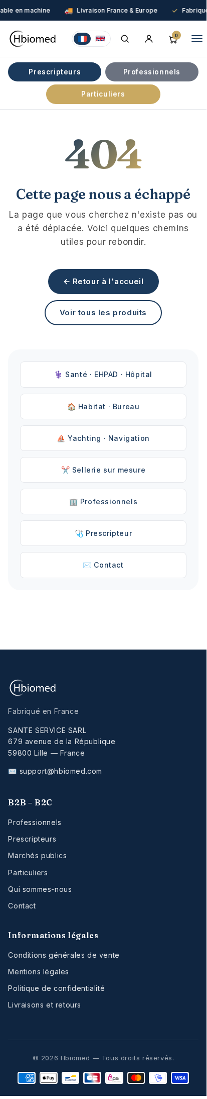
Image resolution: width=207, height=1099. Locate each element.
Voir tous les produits (103, 312)
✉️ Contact (103, 565)
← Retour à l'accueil (103, 281)
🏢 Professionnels (103, 501)
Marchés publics (37, 855)
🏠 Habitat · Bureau (103, 406)
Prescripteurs (55, 72)
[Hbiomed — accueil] (34, 39)
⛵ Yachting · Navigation (103, 438)
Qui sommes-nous (40, 889)
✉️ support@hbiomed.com (55, 771)
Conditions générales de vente (63, 955)
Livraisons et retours (44, 1004)
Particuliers (103, 94)
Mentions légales (38, 971)
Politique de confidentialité (56, 988)
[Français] (82, 39)
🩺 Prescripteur (103, 533)
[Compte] (149, 39)
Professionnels (151, 72)
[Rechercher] (125, 39)
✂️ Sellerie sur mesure (103, 470)
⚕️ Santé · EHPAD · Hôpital (103, 374)
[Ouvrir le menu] (197, 39)
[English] (100, 39)
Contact (22, 905)
